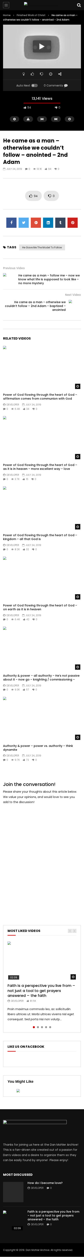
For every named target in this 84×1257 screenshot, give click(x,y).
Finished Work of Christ (31, 15)
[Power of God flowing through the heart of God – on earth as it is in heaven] (42, 578)
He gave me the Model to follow (42, 247)
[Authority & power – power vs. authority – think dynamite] (42, 719)
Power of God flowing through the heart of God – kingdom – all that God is (40, 537)
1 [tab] (34, 1027)
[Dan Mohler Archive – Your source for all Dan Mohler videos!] (42, 5)
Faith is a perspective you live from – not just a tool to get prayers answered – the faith (41, 990)
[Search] (79, 5)
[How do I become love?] (13, 1192)
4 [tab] (46, 1027)
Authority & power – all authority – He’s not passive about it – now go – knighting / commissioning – (41, 678)
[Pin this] (72, 223)
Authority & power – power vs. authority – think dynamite (38, 748)
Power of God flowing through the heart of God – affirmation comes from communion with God (40, 397)
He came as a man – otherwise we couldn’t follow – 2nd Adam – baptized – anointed (35, 306)
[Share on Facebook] (11, 223)
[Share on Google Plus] (36, 223)
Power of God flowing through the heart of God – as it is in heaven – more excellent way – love (40, 467)
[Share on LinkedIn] (48, 223)
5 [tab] (50, 1027)
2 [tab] (38, 1027)
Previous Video (14, 268)
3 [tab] (42, 1027)
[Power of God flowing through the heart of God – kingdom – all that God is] (42, 508)
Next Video (73, 295)
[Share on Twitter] (24, 223)
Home (7, 15)
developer (13, 404)
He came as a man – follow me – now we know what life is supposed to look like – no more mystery (49, 279)
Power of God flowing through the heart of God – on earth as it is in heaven (40, 607)
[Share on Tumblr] (60, 223)
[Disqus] (42, 859)
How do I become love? (45, 1183)
